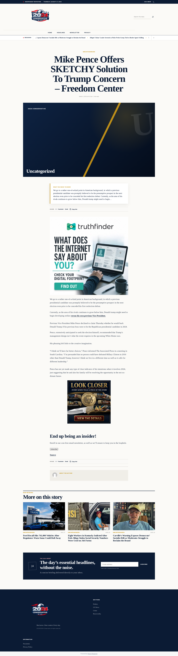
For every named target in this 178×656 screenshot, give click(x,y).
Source (53, 455)
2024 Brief (147, 1)
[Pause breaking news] (153, 37)
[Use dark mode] (153, 2)
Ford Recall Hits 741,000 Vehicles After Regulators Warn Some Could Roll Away (42, 536)
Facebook (61, 209)
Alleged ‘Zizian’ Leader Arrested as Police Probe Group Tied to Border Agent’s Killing (101, 37)
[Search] (153, 17)
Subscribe (54, 449)
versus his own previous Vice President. (88, 316)
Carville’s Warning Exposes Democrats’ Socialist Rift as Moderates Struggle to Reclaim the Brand (38, 37)
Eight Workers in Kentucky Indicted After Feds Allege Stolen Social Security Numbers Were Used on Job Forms (88, 538)
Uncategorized (89, 51)
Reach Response (92, 653)
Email (66, 209)
